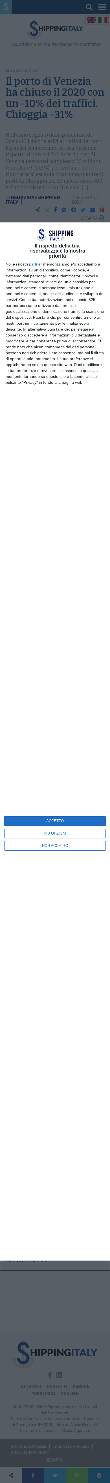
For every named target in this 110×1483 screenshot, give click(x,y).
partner (35, 264)
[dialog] (55, 741)
